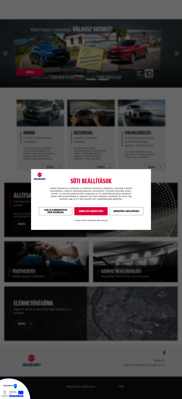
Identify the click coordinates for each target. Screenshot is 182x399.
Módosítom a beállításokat (126, 211)
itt (98, 220)
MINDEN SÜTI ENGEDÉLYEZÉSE (91, 211)
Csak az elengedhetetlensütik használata (55, 211)
